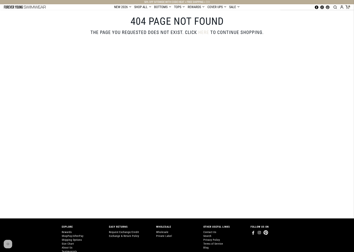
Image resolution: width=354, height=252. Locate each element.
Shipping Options (72, 239)
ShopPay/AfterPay (73, 235)
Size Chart (68, 243)
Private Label (164, 235)
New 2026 (121, 7)
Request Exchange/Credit (124, 232)
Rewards (195, 7)
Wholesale (162, 232)
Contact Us (209, 232)
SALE (233, 7)
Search (207, 235)
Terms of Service (213, 243)
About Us (67, 247)
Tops (178, 7)
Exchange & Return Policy (124, 235)
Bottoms (161, 7)
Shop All (141, 7)
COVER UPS (215, 7)
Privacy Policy (211, 239)
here (203, 32)
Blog (206, 247)
